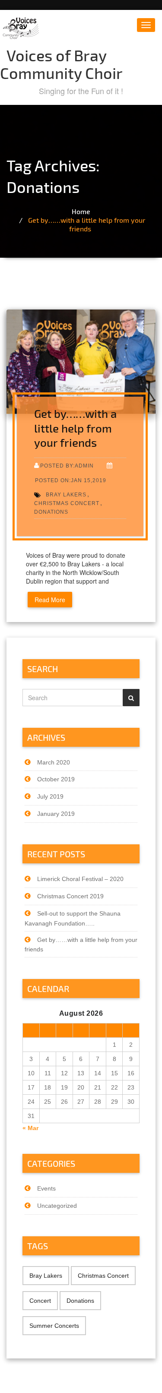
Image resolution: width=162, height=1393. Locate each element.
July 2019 (50, 796)
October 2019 (56, 779)
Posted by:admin (67, 465)
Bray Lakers (66, 494)
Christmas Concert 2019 (70, 896)
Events (46, 1188)
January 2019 (56, 813)
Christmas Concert (66, 503)
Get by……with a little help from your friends (86, 224)
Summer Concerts (54, 1325)
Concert (40, 1300)
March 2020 (53, 762)
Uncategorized (57, 1205)
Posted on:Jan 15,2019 (70, 480)
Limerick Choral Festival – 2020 (80, 878)
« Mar (30, 1128)
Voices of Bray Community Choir (61, 64)
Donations (51, 512)
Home (81, 211)
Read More (50, 599)
